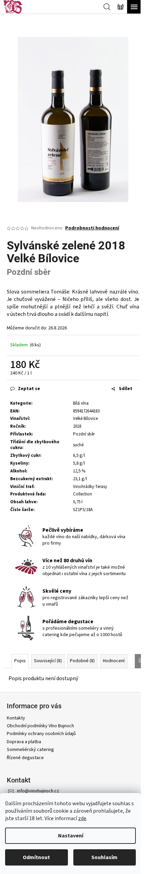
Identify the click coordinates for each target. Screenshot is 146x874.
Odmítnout (36, 857)
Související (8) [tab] (48, 660)
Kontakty (16, 718)
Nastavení (70, 835)
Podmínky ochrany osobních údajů (41, 733)
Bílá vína (81, 403)
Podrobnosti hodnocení (92, 228)
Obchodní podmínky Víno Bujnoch (40, 726)
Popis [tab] (20, 660)
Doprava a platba (24, 741)
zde (82, 818)
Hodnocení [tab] (114, 660)
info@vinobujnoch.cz (38, 791)
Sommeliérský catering (30, 749)
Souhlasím (104, 857)
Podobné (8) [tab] (82, 660)
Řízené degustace (25, 757)
